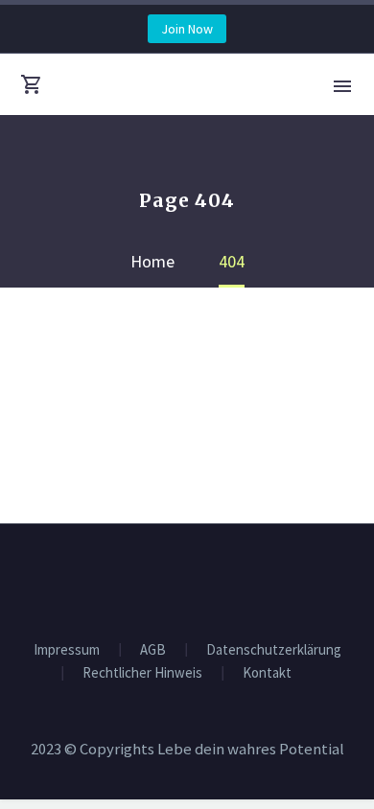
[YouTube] (199, 576)
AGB (153, 650)
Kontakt (267, 673)
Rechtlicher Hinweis (142, 673)
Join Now (187, 28)
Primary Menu (342, 86)
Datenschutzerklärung (273, 650)
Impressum (67, 650)
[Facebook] (174, 576)
